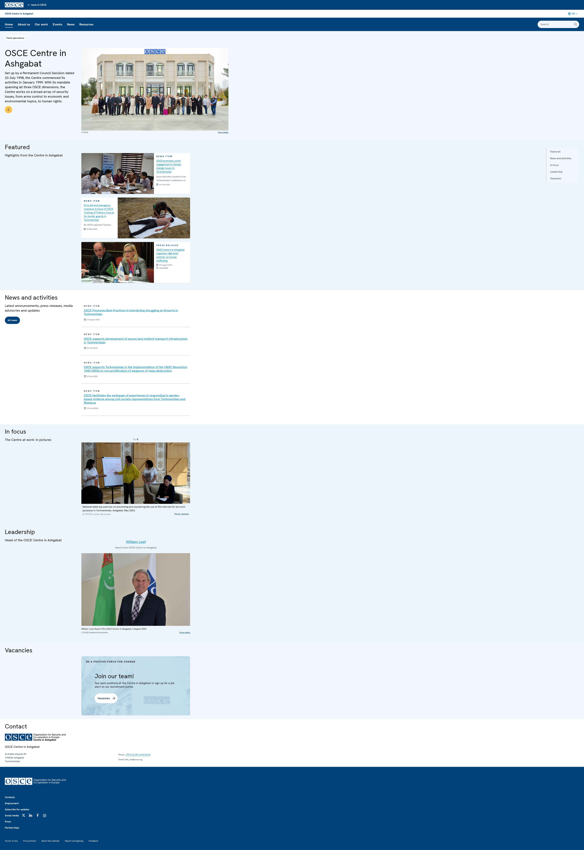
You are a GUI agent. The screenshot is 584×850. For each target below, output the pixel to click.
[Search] (575, 24)
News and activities (561, 158)
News (71, 24)
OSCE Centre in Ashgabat (19, 13)
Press (8, 821)
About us (24, 24)
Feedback (93, 840)
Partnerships (12, 827)
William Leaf (136, 541)
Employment (12, 803)
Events (57, 24)
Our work (41, 24)
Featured (555, 151)
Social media (12, 815)
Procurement (29, 840)
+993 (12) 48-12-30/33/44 (138, 754)
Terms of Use (11, 840)
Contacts (10, 797)
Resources (86, 24)
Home (9, 24)
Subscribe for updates (17, 809)
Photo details (223, 132)
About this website (50, 840)
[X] (23, 815)
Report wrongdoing (74, 840)
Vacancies (555, 178)
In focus (554, 165)
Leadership (556, 171)
